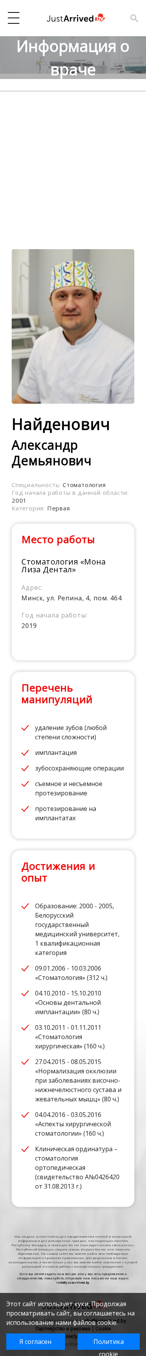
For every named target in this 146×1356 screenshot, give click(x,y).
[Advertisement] (73, 164)
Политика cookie (108, 1343)
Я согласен (35, 1341)
